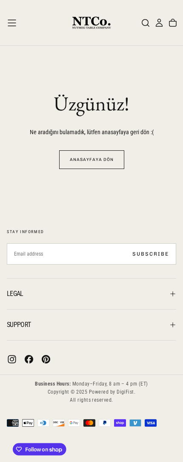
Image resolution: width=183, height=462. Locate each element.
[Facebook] (29, 359)
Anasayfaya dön (92, 159)
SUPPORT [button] (19, 325)
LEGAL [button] (15, 294)
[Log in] (159, 23)
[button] (12, 23)
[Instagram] (12, 359)
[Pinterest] (46, 359)
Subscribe (150, 254)
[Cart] (173, 23)
